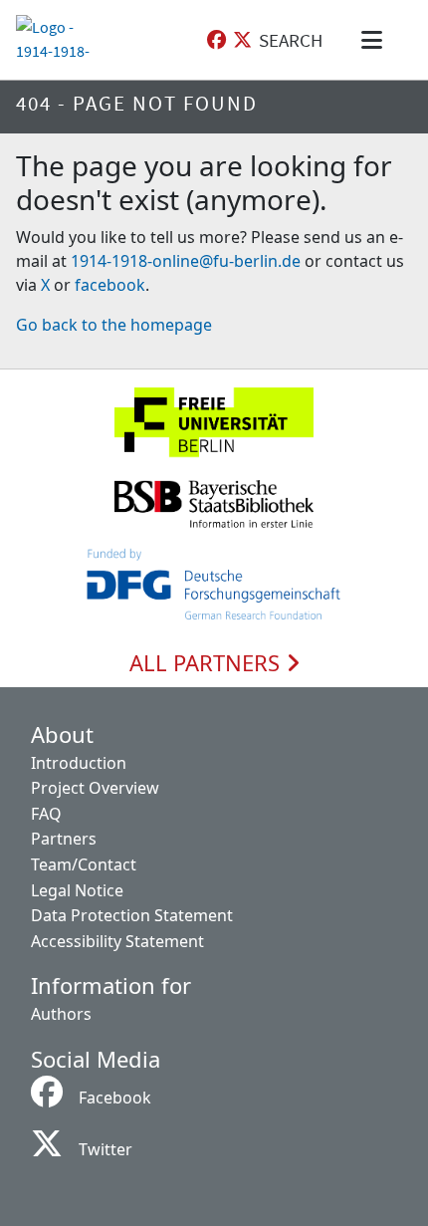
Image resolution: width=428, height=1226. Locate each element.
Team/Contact (83, 864)
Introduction (78, 763)
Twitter (105, 1149)
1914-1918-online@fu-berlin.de (186, 261)
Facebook (115, 1097)
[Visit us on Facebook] (216, 40)
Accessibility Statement (117, 941)
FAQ (46, 814)
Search (290, 40)
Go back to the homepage (114, 325)
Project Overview (95, 788)
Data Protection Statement (132, 915)
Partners (64, 839)
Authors (61, 1014)
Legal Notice (77, 890)
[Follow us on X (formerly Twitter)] (242, 40)
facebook (110, 285)
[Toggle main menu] (375, 40)
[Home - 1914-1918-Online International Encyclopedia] (53, 40)
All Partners (207, 663)
